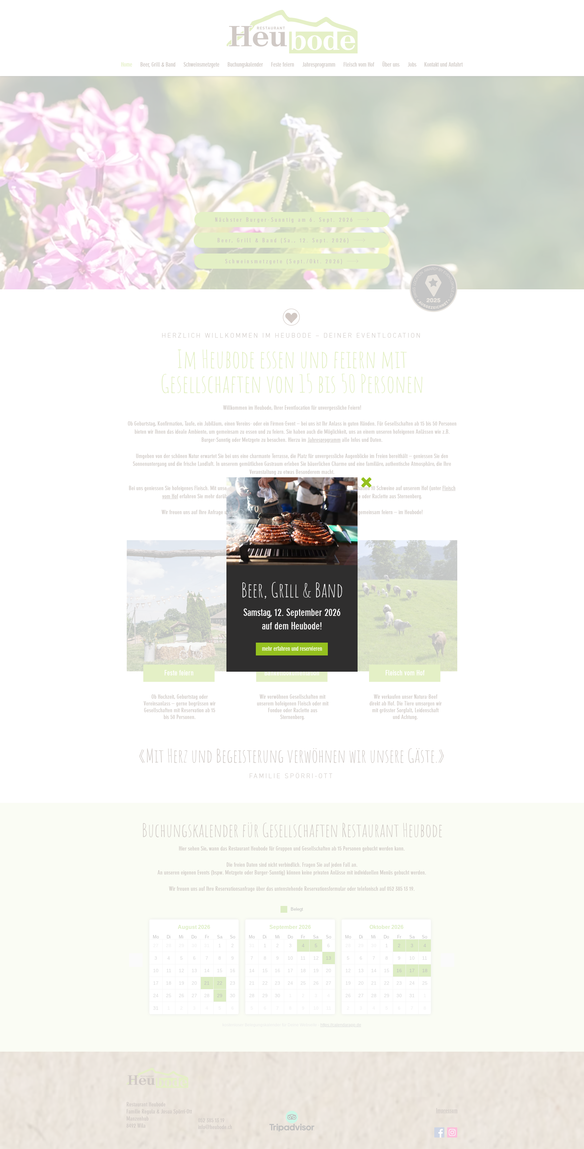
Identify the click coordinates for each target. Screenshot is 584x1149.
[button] (366, 482)
